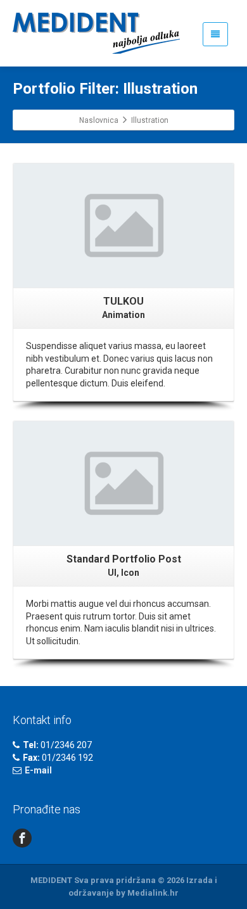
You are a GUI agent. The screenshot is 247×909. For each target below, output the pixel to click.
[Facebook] (22, 838)
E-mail (38, 770)
